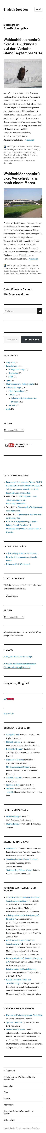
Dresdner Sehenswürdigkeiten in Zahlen (18, 1112)
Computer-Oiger (12, 734)
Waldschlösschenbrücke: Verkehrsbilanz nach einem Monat (22, 178)
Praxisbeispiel (11, 365)
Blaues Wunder (29, 152)
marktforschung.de (13, 816)
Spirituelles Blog (13, 784)
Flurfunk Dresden (13, 741)
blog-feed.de (9, 713)
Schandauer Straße (17, 271)
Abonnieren (31, 339)
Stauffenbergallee (19, 157)
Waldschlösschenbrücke (12, 160)
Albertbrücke (18, 152)
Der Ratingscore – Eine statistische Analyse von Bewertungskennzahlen (21, 500)
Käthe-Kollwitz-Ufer (30, 155)
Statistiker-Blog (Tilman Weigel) (19, 870)
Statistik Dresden (16, 9)
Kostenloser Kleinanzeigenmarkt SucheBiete (24, 1015)
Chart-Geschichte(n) (17, 391)
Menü (38, 9)
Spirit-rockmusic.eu (14, 1022)
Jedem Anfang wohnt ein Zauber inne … (22, 553)
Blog (6, 1092)
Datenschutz (9, 1119)
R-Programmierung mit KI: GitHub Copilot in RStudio (23, 528)
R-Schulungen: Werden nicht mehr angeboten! (19, 1078)
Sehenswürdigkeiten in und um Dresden (18, 149)
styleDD (9, 792)
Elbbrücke (18, 155)
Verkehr (6, 273)
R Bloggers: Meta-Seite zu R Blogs (18, 656)
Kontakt (7, 1098)
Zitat (8, 408)
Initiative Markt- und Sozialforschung (21, 969)
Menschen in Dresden (15, 759)
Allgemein (10, 362)
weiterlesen (29, 139)
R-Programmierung (16, 369)
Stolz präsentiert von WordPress (28, 1128)
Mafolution (10, 848)
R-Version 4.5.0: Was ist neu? (18, 564)
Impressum (9, 1104)
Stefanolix (10, 788)
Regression (13, 373)
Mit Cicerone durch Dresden (17, 766)
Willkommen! (9, 1070)
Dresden (37, 146)
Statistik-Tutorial (12, 823)
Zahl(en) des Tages (11, 268)
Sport (8, 380)
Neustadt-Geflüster (13, 777)
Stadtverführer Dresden (15, 1029)
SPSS (11, 376)
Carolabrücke (8, 155)
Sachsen (12, 405)
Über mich (8, 1085)
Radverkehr (8, 157)
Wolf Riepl (11, 146)
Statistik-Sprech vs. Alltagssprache (20, 383)
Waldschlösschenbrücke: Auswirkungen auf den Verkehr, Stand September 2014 (23, 46)
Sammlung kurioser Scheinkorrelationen (22, 859)
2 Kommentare (35, 273)
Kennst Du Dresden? (14, 749)
